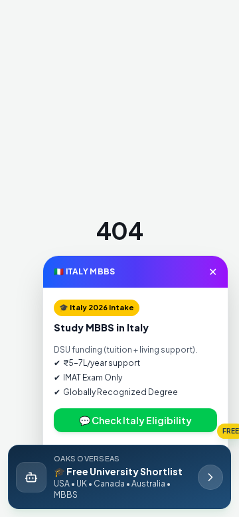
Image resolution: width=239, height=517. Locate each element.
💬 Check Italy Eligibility (135, 420)
